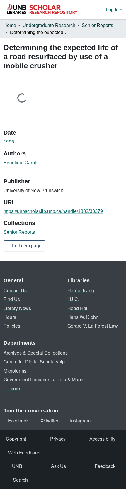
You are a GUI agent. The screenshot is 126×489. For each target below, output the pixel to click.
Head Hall (77, 308)
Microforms (15, 370)
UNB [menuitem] (17, 466)
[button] (42, 9)
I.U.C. (73, 299)
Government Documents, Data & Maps (43, 379)
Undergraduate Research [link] (49, 25)
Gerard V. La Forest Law (92, 325)
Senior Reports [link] (97, 25)
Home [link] (10, 25)
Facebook (18, 420)
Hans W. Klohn (82, 317)
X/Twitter (49, 420)
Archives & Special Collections (36, 352)
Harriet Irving (80, 290)
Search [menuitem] (20, 479)
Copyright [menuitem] (16, 438)
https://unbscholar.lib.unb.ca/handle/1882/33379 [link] (53, 211)
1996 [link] (9, 141)
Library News (17, 308)
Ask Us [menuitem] (58, 466)
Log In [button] (113, 9)
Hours (10, 317)
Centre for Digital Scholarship (34, 361)
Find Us (12, 299)
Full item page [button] (26, 245)
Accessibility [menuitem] (102, 438)
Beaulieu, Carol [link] (20, 162)
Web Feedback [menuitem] (24, 452)
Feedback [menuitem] (105, 466)
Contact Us (15, 290)
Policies (12, 325)
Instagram (80, 420)
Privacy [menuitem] (58, 438)
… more (12, 388)
